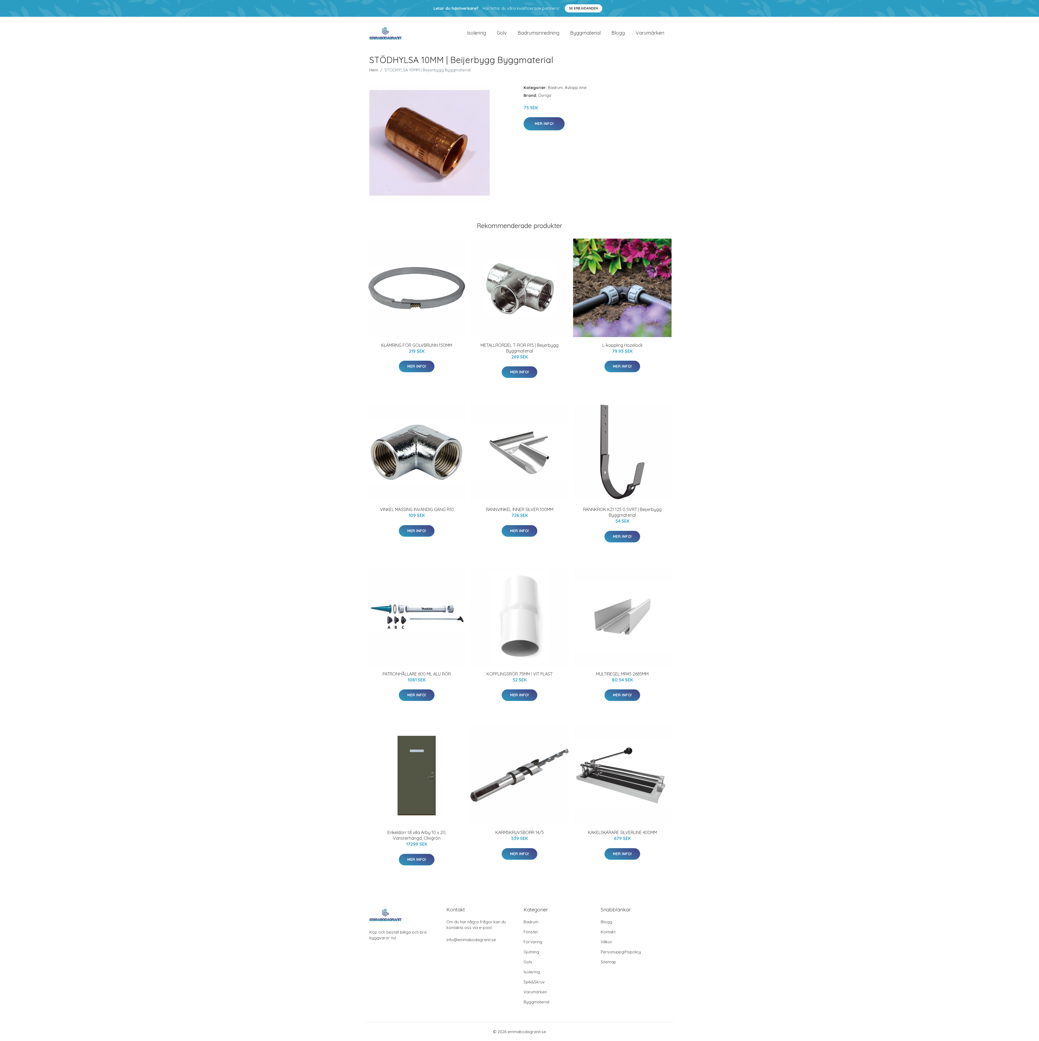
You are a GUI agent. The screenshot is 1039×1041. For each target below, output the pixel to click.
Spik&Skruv (534, 981)
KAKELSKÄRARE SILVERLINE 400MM (622, 832)
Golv (502, 33)
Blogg (618, 33)
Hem (373, 70)
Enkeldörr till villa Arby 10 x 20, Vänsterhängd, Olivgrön (416, 835)
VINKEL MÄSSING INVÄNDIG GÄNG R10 (417, 509)
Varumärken (650, 33)
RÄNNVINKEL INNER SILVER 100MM (519, 509)
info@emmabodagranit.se (471, 939)
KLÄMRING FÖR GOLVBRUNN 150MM (416, 345)
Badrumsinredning (538, 33)
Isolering (476, 33)
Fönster (531, 931)
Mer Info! (544, 123)
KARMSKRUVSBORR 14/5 (519, 832)
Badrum (555, 87)
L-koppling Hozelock (622, 345)
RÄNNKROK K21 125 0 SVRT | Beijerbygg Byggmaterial (622, 512)
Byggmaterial (585, 33)
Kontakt (608, 931)
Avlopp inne (576, 87)
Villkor (606, 941)
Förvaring (533, 941)
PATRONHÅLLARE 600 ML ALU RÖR (417, 674)
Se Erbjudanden (583, 8)
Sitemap (608, 961)
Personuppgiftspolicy (621, 951)
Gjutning (531, 951)
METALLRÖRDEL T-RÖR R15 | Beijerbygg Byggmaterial (519, 348)
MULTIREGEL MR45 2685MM (622, 674)
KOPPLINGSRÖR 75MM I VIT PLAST (519, 674)
